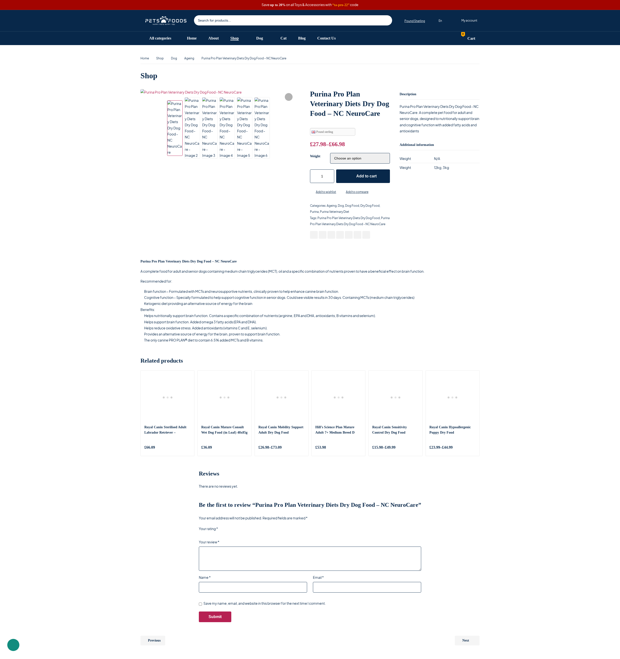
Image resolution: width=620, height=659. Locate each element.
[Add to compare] (342, 192)
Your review (209, 542)
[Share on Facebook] (314, 235)
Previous (154, 640)
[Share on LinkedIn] (340, 235)
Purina (314, 212)
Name (205, 577)
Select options (300, 447)
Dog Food (352, 205)
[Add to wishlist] (312, 192)
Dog (174, 58)
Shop (160, 58)
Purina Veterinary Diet (334, 212)
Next (465, 640)
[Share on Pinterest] (331, 235)
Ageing (189, 58)
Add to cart (366, 176)
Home (144, 58)
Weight (315, 156)
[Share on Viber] (357, 235)
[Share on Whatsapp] (349, 235)
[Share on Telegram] (366, 235)
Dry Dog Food (370, 205)
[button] (289, 97)
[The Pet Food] (165, 20)
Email (318, 577)
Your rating (208, 528)
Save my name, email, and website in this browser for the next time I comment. (264, 603)
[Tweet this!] (322, 235)
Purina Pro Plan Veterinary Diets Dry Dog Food (349, 218)
